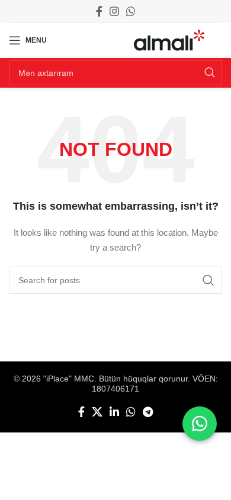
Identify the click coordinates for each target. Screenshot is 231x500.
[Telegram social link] (147, 412)
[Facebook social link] (99, 11)
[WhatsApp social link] (131, 11)
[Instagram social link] (114, 11)
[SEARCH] (209, 72)
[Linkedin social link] (114, 412)
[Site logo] (169, 39)
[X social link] (97, 412)
